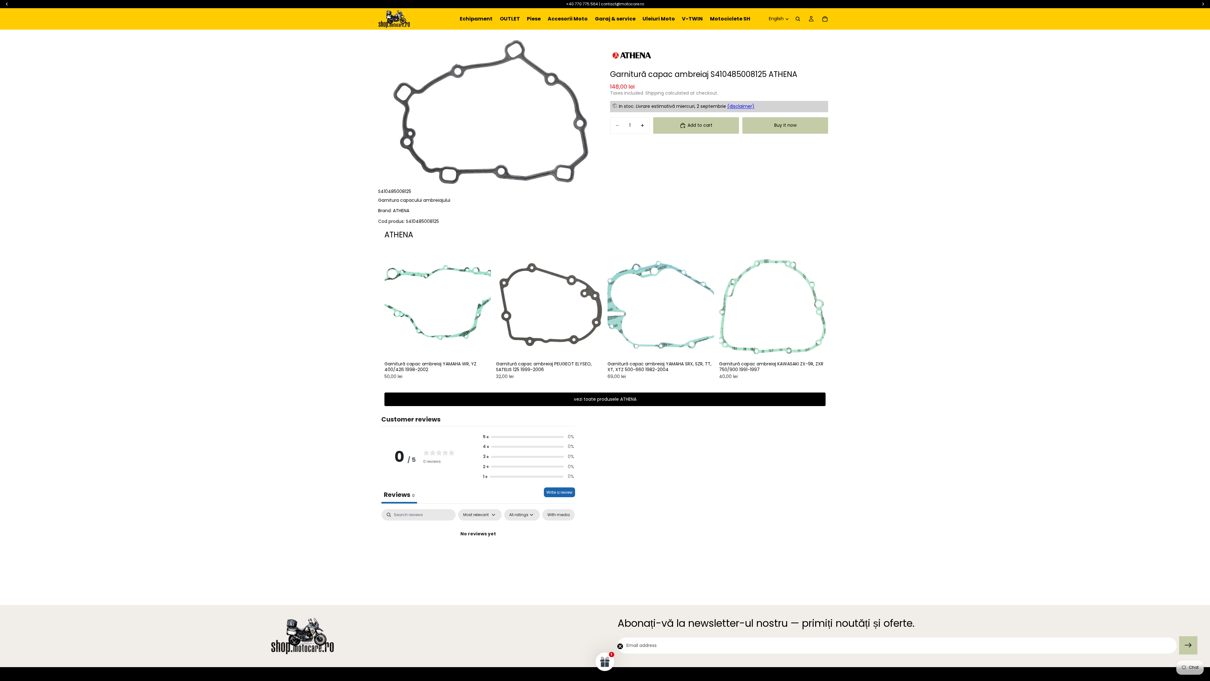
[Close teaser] (620, 646)
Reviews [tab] (399, 494)
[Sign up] (1188, 645)
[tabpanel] (478, 555)
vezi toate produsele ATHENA (605, 399)
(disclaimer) (740, 106)
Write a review (559, 492)
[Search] (798, 19)
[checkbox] (558, 515)
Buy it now (785, 125)
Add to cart (700, 125)
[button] (528, 437)
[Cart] (825, 19)
